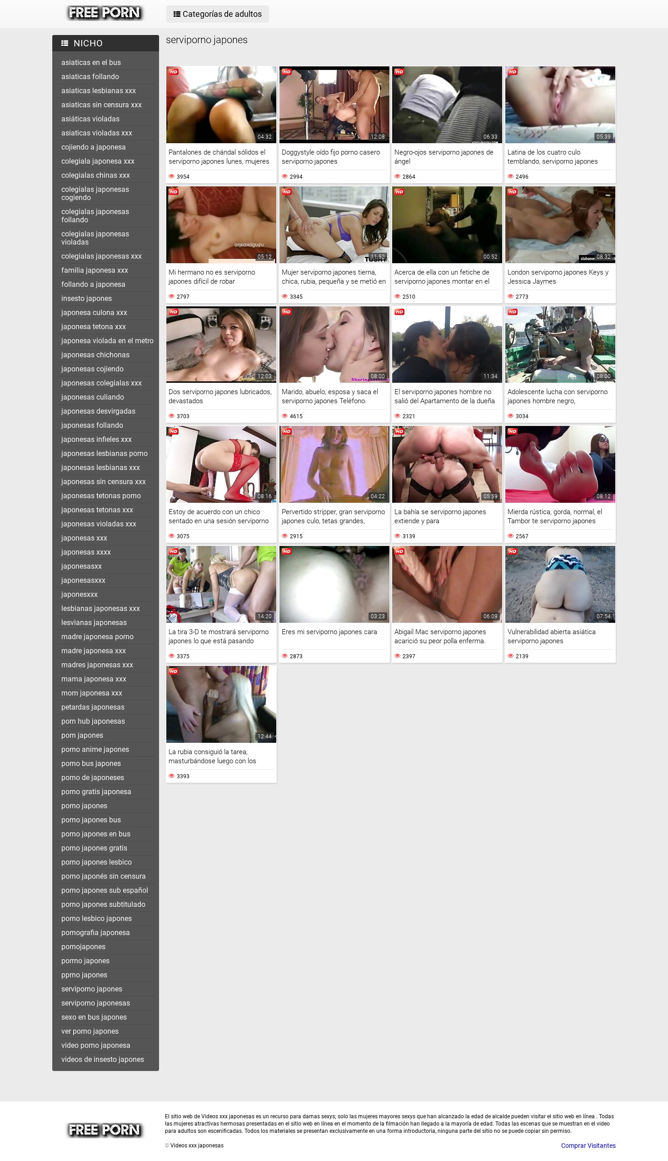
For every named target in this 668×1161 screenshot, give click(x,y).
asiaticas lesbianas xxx (98, 90)
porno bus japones (91, 763)
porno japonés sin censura (103, 876)
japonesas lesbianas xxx (100, 467)
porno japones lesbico (96, 862)
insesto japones (86, 298)
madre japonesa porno (97, 636)
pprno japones (84, 975)
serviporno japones (91, 989)
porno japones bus (91, 820)
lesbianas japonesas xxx (100, 608)
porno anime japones (95, 749)
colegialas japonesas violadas (95, 238)
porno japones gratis (94, 848)
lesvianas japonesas (94, 622)
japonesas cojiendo (92, 369)
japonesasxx (81, 566)
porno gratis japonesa (96, 791)
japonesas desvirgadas (98, 411)
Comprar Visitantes (588, 1145)
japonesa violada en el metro (107, 340)
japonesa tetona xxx (93, 326)
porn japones (82, 735)
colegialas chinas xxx (95, 175)
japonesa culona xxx (94, 312)
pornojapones (83, 946)
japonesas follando (92, 425)
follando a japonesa (93, 284)
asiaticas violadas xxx (96, 133)
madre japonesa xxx (93, 650)
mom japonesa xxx (91, 693)
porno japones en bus (95, 834)
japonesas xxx (84, 538)
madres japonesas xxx (97, 665)
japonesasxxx (83, 580)
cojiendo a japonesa (93, 147)
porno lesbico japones (96, 918)
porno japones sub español (104, 890)
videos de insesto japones (102, 1059)
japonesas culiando (92, 397)
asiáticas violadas (90, 119)
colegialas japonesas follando (95, 215)
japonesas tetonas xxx (97, 509)
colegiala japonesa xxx (98, 161)
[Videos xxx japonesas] (105, 18)
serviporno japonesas (95, 1003)
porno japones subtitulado (103, 904)
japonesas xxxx (86, 552)
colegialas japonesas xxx (101, 256)
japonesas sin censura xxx (103, 481)
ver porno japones (90, 1031)
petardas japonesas (93, 707)
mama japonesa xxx (93, 679)
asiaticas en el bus (91, 62)
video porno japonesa (95, 1045)
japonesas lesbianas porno (104, 453)
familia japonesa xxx (94, 270)
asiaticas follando (90, 76)
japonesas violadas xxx (98, 524)
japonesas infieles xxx (96, 439)
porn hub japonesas (93, 721)
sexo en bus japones (94, 1017)
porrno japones (85, 960)
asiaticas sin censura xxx (101, 104)
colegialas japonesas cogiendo (95, 193)
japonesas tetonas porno (101, 495)
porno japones (84, 805)
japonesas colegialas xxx (101, 383)
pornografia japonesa (95, 932)
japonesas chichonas (95, 354)
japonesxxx (79, 594)
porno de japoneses (92, 777)
